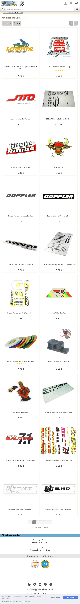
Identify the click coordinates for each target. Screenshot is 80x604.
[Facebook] (29, 584)
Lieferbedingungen (40, 591)
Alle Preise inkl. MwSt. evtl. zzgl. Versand (40, 589)
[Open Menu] (3, 9)
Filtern (18, 23)
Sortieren (8, 23)
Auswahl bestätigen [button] (56, 597)
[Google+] (51, 584)
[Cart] (77, 3)
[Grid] (71, 23)
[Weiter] (50, 522)
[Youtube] (45, 584)
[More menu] (65, 3)
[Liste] (76, 23)
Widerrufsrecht (48, 556)
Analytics (27, 602)
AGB (38, 556)
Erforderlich (18, 602)
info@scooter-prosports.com (40, 550)
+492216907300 (40, 542)
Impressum (31, 556)
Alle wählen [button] (70, 597)
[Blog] (40, 584)
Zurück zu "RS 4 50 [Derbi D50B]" (13, 13)
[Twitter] (34, 584)
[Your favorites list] (70, 3)
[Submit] (77, 9)
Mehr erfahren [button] (6, 598)
